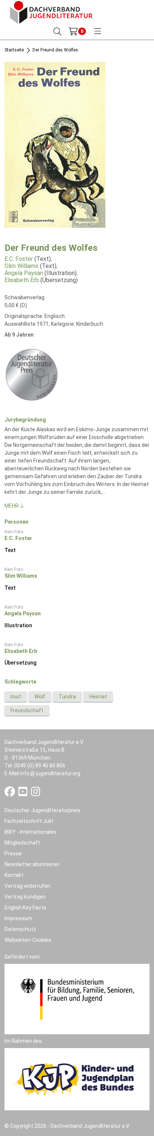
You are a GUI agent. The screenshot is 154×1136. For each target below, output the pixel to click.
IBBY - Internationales (30, 832)
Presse (13, 853)
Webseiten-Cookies (27, 940)
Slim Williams (21, 265)
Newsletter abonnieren (31, 864)
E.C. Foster (18, 258)
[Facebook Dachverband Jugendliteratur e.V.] (10, 793)
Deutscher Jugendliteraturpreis (42, 810)
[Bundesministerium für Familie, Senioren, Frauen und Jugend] (77, 998)
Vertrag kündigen (25, 897)
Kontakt (14, 875)
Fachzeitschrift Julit (28, 821)
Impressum (18, 918)
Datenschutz (20, 929)
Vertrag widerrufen (27, 886)
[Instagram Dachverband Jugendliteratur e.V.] (35, 793)
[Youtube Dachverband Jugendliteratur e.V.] (23, 793)
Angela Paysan (23, 273)
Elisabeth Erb (21, 280)
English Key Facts (25, 908)
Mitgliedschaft (22, 843)
